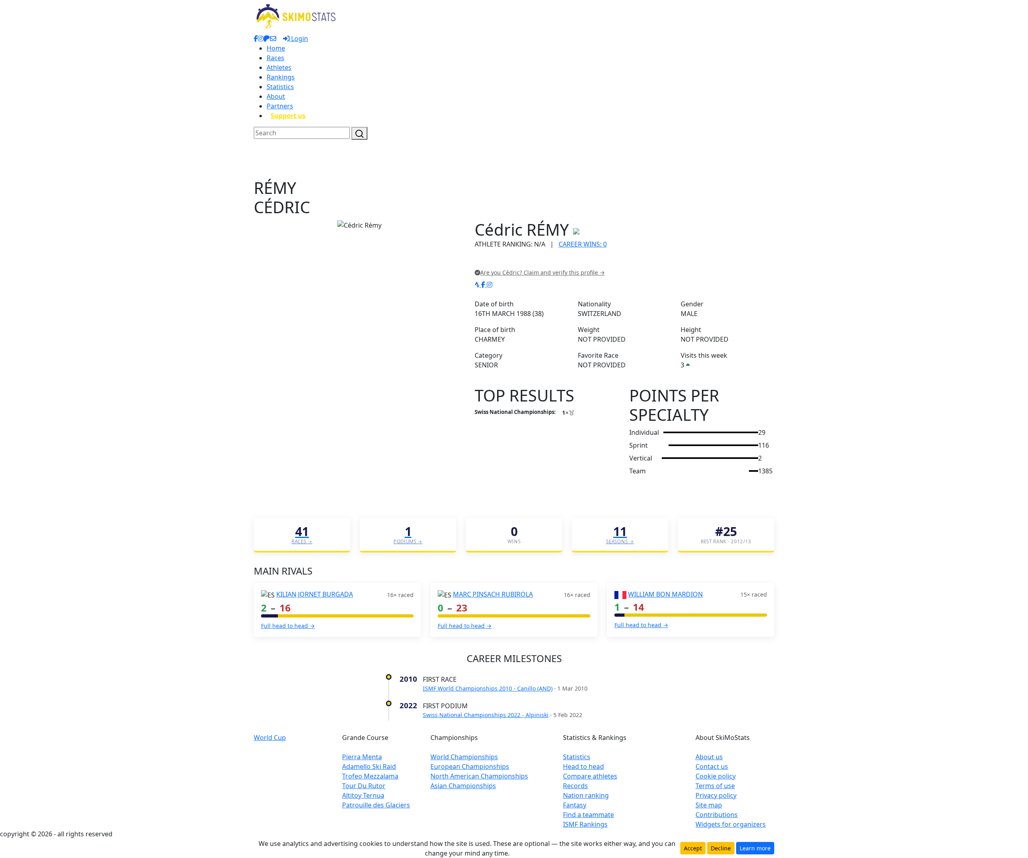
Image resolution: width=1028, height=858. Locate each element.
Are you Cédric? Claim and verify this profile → (542, 272)
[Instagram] (489, 284)
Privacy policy (716, 795)
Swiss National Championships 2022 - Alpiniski (486, 715)
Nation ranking (586, 795)
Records (575, 785)
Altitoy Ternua (363, 795)
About (276, 96)
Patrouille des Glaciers (376, 805)
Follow (576, 260)
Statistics (280, 86)
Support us (288, 115)
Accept (693, 848)
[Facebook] (484, 284)
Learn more (755, 848)
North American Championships (479, 776)
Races (275, 57)
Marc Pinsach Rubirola (493, 594)
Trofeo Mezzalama (370, 776)
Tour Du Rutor (364, 785)
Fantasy (574, 805)
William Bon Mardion (665, 594)
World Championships (464, 756)
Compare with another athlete (520, 260)
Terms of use (715, 785)
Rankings (281, 77)
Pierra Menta (362, 756)
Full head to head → (288, 626)
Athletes (279, 67)
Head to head (583, 766)
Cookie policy (716, 776)
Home (276, 48)
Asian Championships (463, 785)
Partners (280, 106)
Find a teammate (588, 814)
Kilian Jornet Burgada (314, 594)
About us (709, 756)
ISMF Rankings (585, 824)
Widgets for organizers (731, 824)
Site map (709, 805)
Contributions (717, 814)
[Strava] (478, 284)
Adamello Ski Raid (369, 766)
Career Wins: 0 (583, 244)
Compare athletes (590, 776)
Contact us (712, 766)
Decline (721, 848)
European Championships (469, 766)
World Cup (270, 737)
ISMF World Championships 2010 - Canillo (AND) (488, 688)
